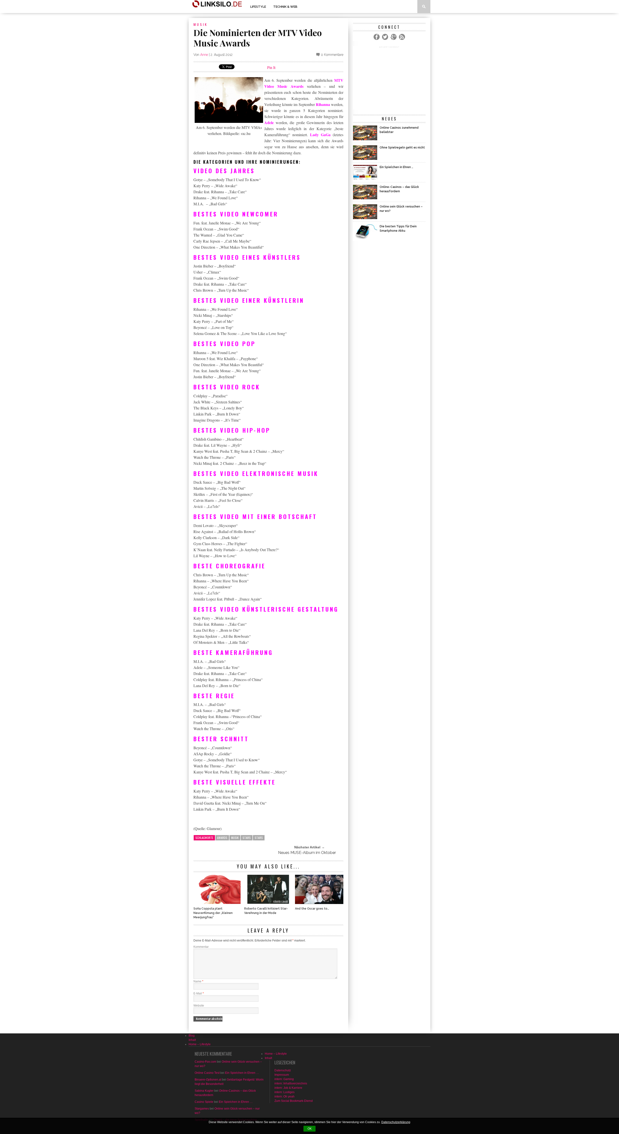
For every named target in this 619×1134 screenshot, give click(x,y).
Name (198, 981)
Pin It (271, 67)
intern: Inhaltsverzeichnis (290, 1083)
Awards (222, 838)
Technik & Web (285, 6)
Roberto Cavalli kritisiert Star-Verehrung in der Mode (266, 911)
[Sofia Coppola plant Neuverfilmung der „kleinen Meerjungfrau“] (217, 903)
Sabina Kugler (204, 1090)
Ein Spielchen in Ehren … (242, 1073)
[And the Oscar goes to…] (319, 903)
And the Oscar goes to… (312, 908)
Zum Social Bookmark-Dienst (293, 1101)
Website (198, 1005)
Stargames (202, 1108)
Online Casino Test (207, 1073)
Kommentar (201, 947)
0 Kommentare (332, 55)
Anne (204, 55)
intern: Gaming (284, 1079)
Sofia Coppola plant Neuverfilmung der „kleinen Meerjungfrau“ (213, 913)
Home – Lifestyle (200, 1044)
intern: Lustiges (284, 1092)
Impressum (281, 1074)
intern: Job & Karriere (288, 1088)
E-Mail (198, 993)
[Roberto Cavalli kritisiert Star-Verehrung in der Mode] (268, 903)
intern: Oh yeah (284, 1096)
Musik (200, 24)
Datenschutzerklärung (395, 1122)
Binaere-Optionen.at (208, 1079)
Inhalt (192, 1040)
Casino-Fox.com (205, 1061)
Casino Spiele (204, 1102)
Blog (192, 1035)
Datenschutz (282, 1070)
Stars (247, 838)
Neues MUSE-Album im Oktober (307, 852)
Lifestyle (258, 6)
